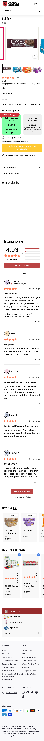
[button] (31, 248)
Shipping (5, 142)
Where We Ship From (30, 664)
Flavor (5, 99)
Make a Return (8, 671)
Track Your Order (29, 657)
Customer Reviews (10, 660)
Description (10, 167)
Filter (23, 274)
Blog (4, 650)
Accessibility (27, 667)
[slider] (22, 43)
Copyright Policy (29, 674)
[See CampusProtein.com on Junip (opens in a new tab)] (28, 497)
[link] (10, 77)
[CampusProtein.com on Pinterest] (36, 692)
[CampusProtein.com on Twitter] (32, 692)
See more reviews (22, 491)
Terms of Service (9, 664)
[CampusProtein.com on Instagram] (23, 692)
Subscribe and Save (11, 119)
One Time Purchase (32, 119)
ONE (4, 23)
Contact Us (27, 650)
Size (4, 88)
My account (7, 680)
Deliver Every (11, 129)
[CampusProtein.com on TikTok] (23, 696)
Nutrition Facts (11, 173)
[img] (18, 283)
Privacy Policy (8, 667)
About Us (6, 654)
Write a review (22, 265)
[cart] (35, 4)
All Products (19, 549)
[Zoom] (35, 56)
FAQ (23, 654)
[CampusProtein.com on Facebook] (27, 692)
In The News (7, 657)
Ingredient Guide (29, 660)
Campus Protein (29, 671)
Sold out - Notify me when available (22, 147)
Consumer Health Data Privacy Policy (12, 675)
